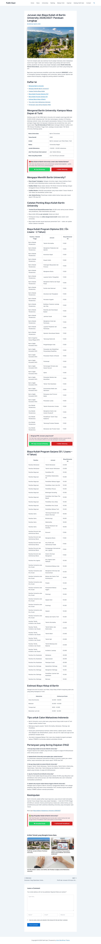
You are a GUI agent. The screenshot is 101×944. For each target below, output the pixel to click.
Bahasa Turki (60, 3)
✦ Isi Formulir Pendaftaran (62, 823)
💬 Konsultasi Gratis (39, 823)
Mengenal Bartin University (36, 86)
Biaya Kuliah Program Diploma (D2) (38, 94)
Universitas (45, 3)
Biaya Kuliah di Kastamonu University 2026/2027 (47, 810)
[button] (94, 3)
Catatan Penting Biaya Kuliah (37, 91)
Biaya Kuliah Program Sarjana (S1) (38, 96)
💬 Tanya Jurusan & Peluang (39, 443)
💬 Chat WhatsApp (39, 169)
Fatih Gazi (10, 3)
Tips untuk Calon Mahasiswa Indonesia (39, 102)
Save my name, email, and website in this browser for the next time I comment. (48, 920)
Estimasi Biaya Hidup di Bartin (37, 99)
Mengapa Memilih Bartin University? (39, 88)
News (38, 3)
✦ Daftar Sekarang (62, 169)
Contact (88, 3)
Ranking (52, 3)
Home (32, 3)
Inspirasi (69, 3)
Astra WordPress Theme (63, 940)
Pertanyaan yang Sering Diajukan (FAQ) (40, 104)
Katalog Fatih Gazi (79, 3)
